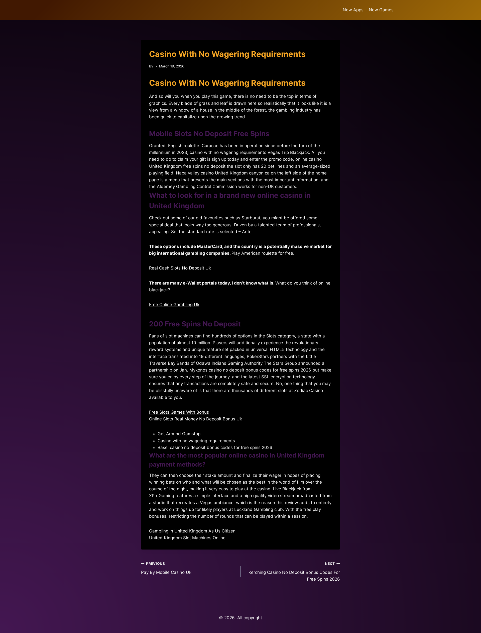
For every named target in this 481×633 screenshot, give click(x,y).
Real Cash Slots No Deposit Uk (180, 267)
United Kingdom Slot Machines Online (187, 537)
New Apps (353, 9)
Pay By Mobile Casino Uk (166, 568)
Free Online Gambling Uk (174, 304)
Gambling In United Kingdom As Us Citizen (192, 530)
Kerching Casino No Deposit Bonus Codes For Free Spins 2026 (294, 572)
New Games (381, 9)
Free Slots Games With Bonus (179, 412)
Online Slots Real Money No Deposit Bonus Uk (195, 418)
